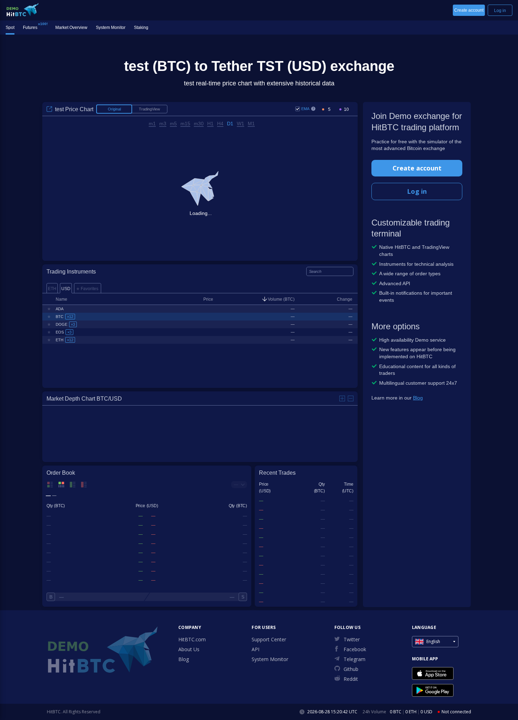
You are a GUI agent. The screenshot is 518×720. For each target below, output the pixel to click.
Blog (418, 398)
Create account (417, 168)
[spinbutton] (329, 109)
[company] (22, 9)
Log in (417, 191)
